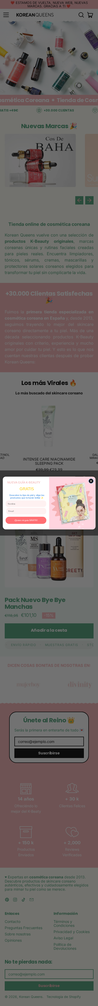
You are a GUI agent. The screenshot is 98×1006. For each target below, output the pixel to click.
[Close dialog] (91, 481)
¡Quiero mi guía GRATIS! (25, 520)
